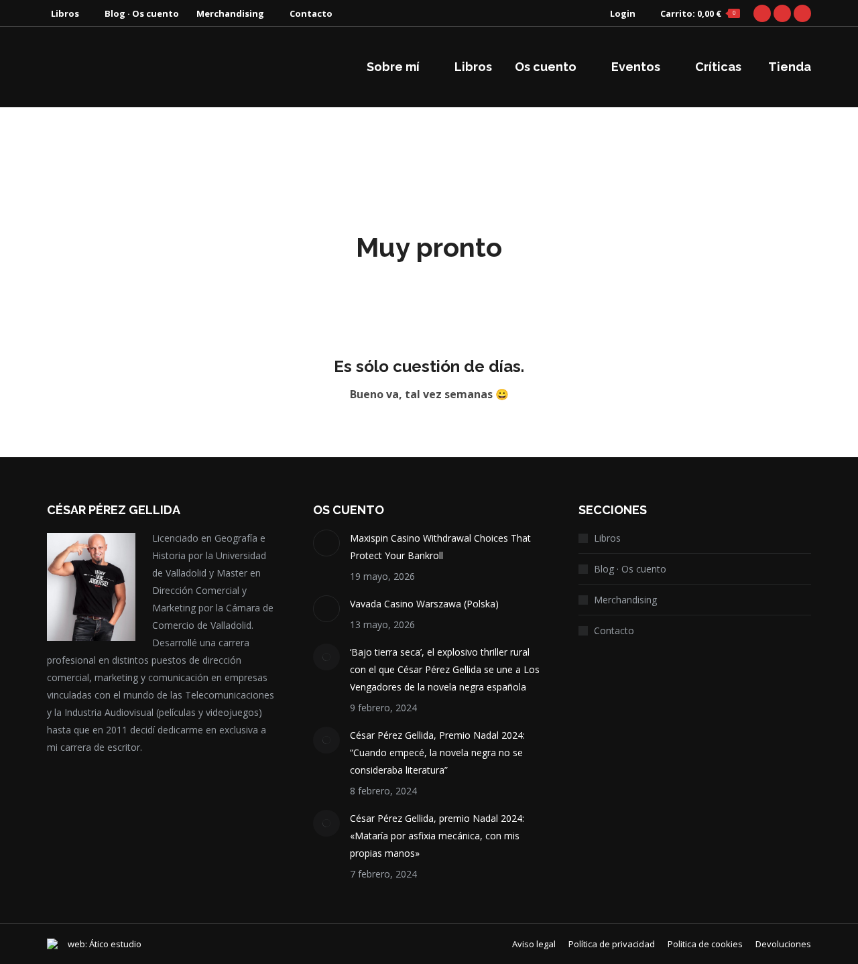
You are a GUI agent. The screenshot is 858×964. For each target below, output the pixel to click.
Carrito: (697, 13)
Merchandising (625, 599)
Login (622, 13)
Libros (607, 538)
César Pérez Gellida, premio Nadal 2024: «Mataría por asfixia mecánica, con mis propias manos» (437, 835)
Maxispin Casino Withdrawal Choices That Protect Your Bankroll (440, 547)
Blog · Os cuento (630, 568)
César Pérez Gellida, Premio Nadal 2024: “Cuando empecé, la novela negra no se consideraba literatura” (437, 752)
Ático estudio (115, 944)
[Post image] (326, 543)
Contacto (614, 630)
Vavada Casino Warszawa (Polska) (424, 603)
